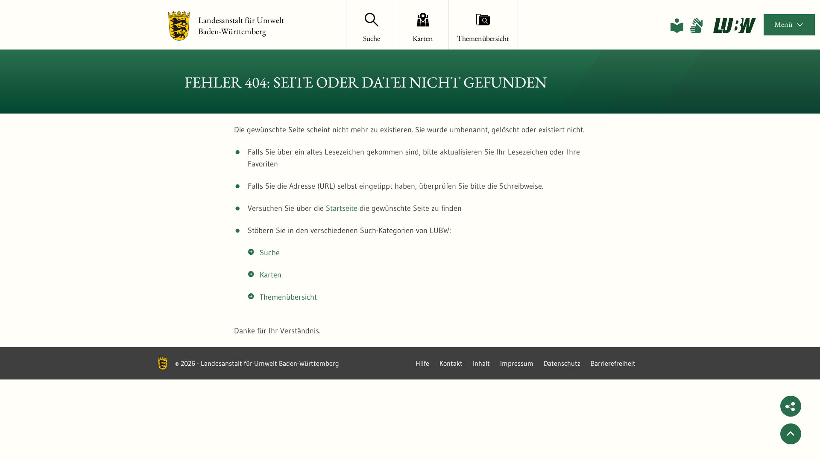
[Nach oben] (790, 433)
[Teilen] (790, 406)
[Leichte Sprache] (676, 25)
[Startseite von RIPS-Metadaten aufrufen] (734, 25)
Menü (783, 24)
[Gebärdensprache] (696, 25)
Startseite (341, 208)
